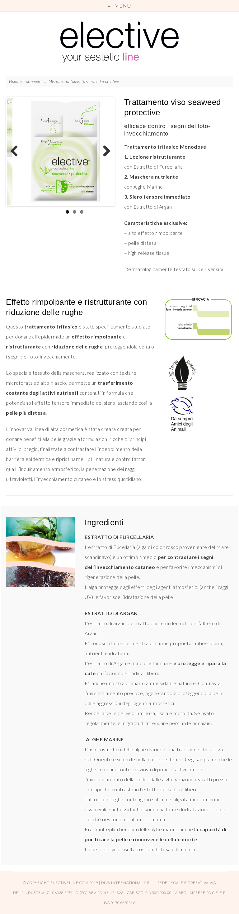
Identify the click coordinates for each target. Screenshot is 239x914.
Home (14, 81)
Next (104, 151)
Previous (16, 151)
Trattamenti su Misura (42, 81)
